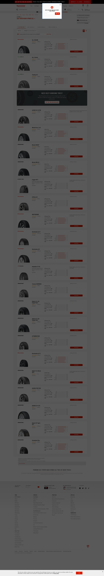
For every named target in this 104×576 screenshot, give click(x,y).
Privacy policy (56, 573)
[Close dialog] (60, 5)
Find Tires (57, 13)
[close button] (102, 571)
